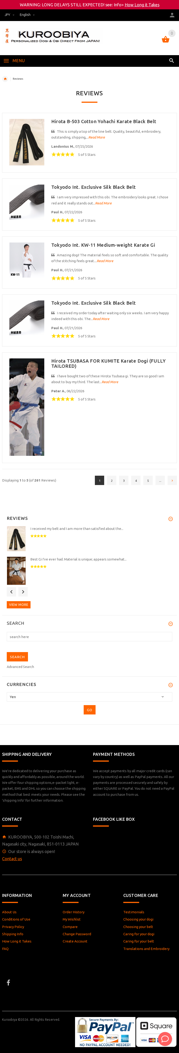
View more (18, 605)
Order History (73, 912)
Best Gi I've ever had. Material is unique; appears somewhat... (78, 559)
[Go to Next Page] (172, 480)
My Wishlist (72, 919)
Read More (96, 137)
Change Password (77, 934)
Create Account (75, 941)
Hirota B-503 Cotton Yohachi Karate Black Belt (103, 121)
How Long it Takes (142, 4)
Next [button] (23, 591)
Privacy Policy (13, 927)
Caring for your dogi (138, 934)
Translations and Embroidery (146, 949)
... (160, 480)
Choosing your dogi (138, 919)
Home (5, 79)
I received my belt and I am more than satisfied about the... (76, 529)
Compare (70, 927)
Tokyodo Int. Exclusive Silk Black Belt (93, 187)
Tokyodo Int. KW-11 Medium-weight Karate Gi (103, 245)
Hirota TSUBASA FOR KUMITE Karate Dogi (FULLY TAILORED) (108, 363)
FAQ (5, 949)
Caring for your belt (138, 941)
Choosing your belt (138, 927)
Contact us (12, 858)
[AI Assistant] (165, 1039)
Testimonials (133, 912)
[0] (166, 42)
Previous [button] (11, 591)
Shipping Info (12, 934)
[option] (89, 540)
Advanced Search (20, 667)
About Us (9, 912)
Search (15, 623)
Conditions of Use (16, 919)
